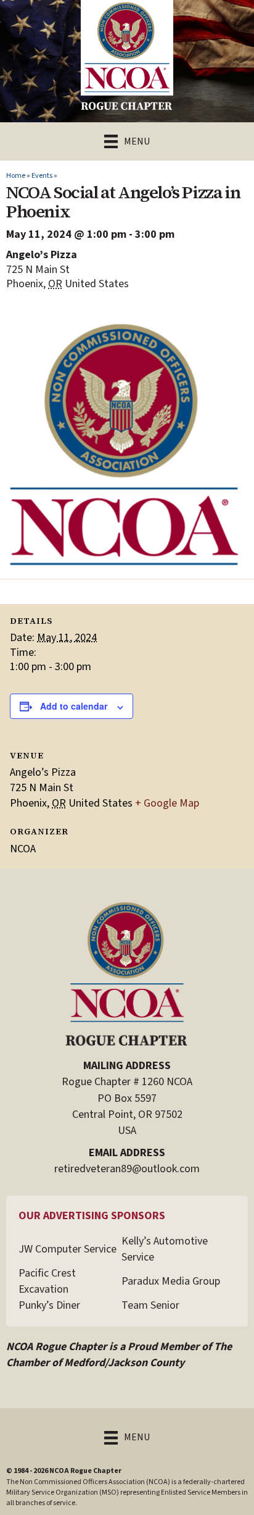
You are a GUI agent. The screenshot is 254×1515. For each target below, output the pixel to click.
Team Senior (150, 1305)
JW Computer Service (67, 1249)
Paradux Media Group (170, 1281)
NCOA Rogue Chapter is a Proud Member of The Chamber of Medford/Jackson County (119, 1354)
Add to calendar (73, 706)
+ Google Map (167, 803)
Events (41, 175)
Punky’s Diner (49, 1305)
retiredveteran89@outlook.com (127, 1169)
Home (15, 175)
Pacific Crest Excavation (47, 1281)
